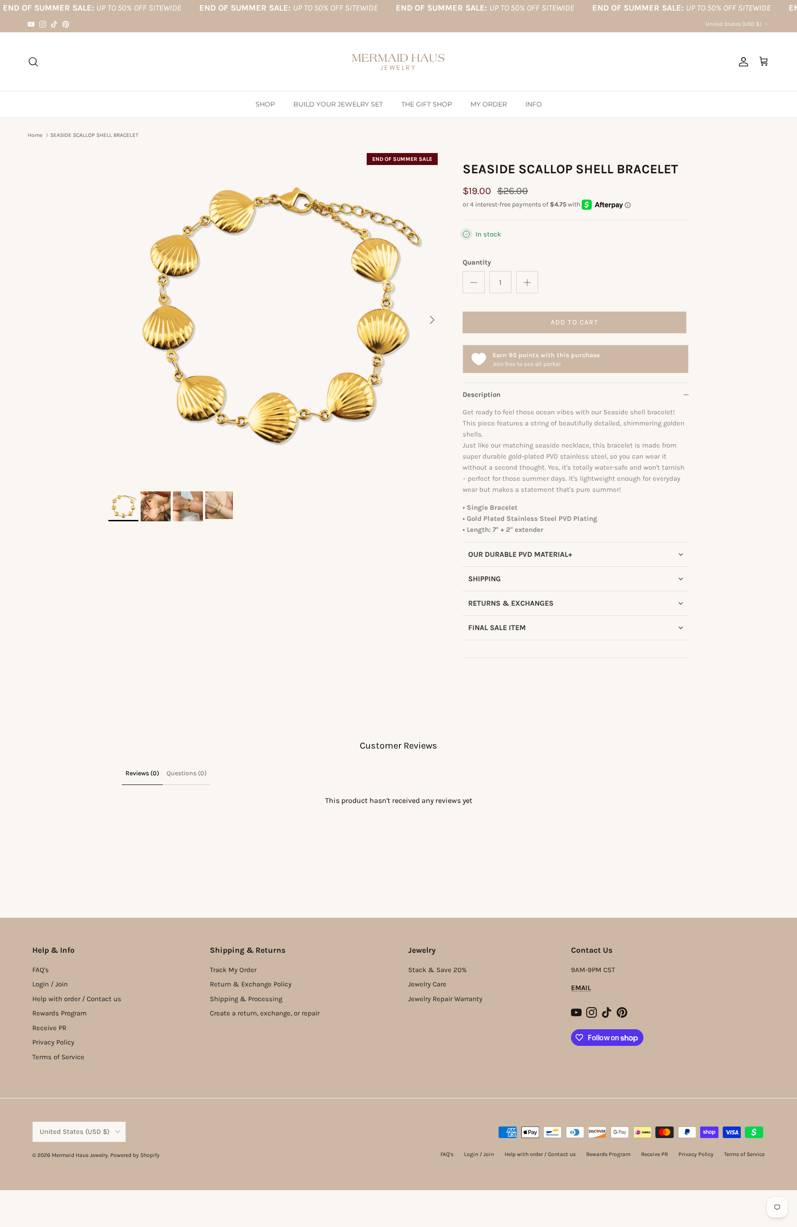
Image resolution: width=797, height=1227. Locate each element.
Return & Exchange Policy (250, 984)
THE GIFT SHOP (426, 104)
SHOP (265, 104)
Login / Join (50, 984)
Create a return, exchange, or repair (265, 1013)
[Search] (33, 61)
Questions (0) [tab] (187, 773)
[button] (576, 554)
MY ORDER (488, 104)
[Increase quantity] (527, 282)
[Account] (741, 61)
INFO (533, 104)
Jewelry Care (427, 984)
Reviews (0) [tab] (142, 773)
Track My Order (233, 970)
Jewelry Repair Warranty (445, 999)
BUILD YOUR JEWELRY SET (338, 104)
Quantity (477, 262)
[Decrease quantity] (474, 282)
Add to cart (574, 322)
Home (35, 135)
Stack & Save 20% (437, 970)
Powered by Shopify (135, 1155)
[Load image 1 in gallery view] (275, 315)
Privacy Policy (53, 1042)
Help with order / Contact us (76, 999)
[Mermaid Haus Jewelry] (398, 61)
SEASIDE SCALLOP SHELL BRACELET (94, 135)
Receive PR (49, 1028)
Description (481, 394)
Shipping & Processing (246, 999)
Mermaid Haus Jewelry (80, 1155)
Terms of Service (58, 1057)
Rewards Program (59, 1013)
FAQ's (40, 970)
